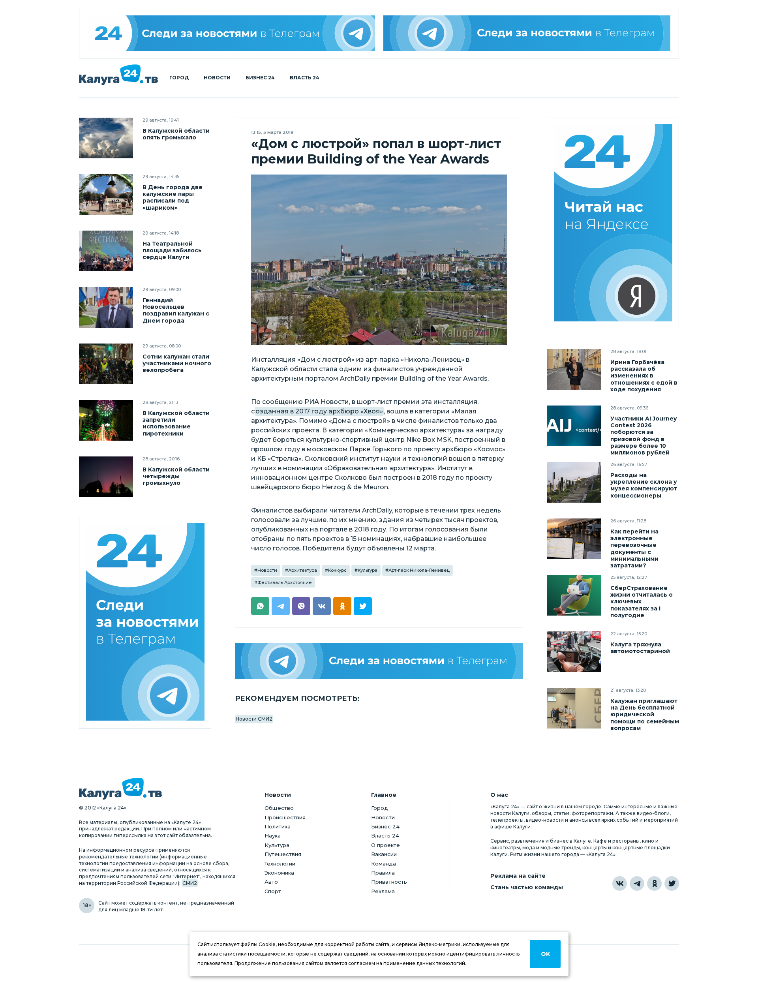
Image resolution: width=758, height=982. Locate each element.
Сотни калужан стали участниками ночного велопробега (177, 363)
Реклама (383, 891)
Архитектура (302, 570)
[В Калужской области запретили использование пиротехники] (106, 420)
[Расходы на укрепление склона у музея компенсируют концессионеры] (574, 482)
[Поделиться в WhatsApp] (260, 606)
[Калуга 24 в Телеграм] (231, 33)
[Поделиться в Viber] (301, 606)
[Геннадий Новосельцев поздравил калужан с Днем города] (106, 307)
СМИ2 (189, 883)
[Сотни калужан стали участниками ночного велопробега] (106, 364)
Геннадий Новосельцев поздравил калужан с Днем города (176, 310)
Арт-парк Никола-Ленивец (419, 570)
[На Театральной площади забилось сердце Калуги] (106, 251)
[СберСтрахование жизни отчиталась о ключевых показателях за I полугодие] (574, 595)
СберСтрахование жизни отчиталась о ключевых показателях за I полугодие (641, 601)
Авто (271, 882)
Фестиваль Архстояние (284, 582)
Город (179, 78)
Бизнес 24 (260, 78)
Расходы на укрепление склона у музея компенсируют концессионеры (643, 485)
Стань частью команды (526, 887)
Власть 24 (304, 78)
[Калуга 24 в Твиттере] (671, 883)
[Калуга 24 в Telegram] (637, 883)
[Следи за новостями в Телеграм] (527, 33)
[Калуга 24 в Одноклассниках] (654, 883)
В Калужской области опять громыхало (176, 134)
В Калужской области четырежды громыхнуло (176, 476)
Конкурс (337, 570)
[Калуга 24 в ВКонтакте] (619, 883)
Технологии (280, 863)
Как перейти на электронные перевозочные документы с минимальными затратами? (634, 548)
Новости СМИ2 (254, 719)
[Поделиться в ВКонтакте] (322, 606)
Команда (383, 863)
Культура (367, 570)
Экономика (279, 872)
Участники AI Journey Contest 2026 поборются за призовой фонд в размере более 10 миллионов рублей (643, 435)
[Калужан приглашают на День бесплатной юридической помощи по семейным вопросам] (574, 708)
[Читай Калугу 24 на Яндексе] (613, 223)
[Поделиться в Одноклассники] (342, 606)
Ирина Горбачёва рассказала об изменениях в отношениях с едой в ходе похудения (643, 375)
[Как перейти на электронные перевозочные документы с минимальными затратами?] (574, 538)
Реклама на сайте (518, 876)
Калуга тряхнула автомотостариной (640, 648)
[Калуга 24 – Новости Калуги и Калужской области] (118, 75)
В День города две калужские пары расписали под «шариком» (173, 197)
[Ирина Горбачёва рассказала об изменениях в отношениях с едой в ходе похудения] (574, 369)
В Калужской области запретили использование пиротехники (176, 423)
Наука (273, 835)
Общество (279, 808)
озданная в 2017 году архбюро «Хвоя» (319, 411)
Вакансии (384, 854)
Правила (383, 872)
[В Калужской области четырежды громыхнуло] (106, 476)
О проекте (385, 845)
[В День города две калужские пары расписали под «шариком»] (106, 194)
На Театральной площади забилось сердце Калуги (172, 250)
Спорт (273, 891)
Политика (278, 826)
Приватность (389, 882)
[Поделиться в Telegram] (281, 606)
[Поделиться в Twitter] (363, 606)
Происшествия (285, 817)
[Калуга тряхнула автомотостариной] (574, 651)
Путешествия (283, 854)
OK (545, 954)
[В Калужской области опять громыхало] (106, 138)
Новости (217, 78)
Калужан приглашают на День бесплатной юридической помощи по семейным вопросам (644, 714)
